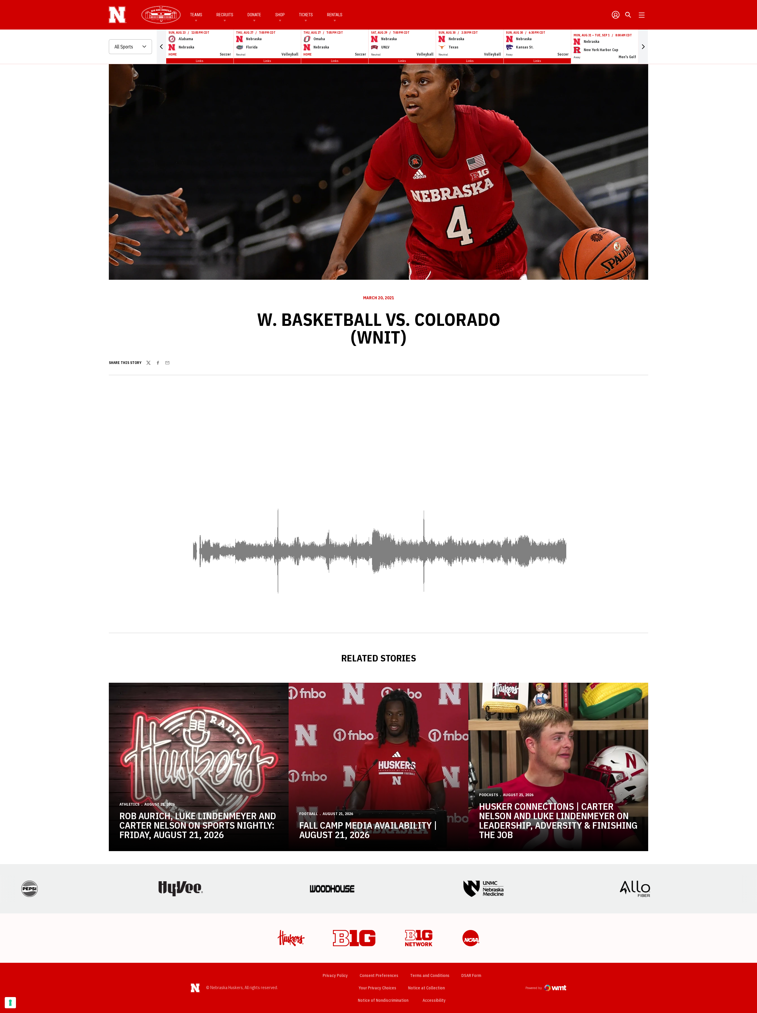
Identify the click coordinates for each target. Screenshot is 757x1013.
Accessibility (434, 1000)
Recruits (224, 14)
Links (199, 60)
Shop (280, 14)
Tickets (306, 14)
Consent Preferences (379, 975)
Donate (254, 14)
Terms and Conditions (429, 975)
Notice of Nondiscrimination (383, 1000)
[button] (161, 47)
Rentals (334, 14)
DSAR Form (471, 975)
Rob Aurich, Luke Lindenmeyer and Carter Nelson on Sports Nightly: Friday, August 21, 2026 (197, 825)
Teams (196, 14)
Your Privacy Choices (377, 988)
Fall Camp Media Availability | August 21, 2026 (368, 830)
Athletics (129, 804)
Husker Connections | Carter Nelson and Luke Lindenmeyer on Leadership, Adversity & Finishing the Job (558, 820)
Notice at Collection (426, 988)
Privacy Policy (335, 975)
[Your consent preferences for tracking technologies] (10, 1002)
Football (308, 813)
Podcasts (488, 794)
